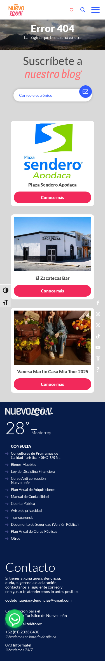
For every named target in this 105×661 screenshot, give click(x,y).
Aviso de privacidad (26, 511)
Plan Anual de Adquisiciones (33, 490)
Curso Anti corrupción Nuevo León (28, 480)
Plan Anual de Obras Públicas (34, 531)
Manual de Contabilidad (30, 497)
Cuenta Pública (23, 504)
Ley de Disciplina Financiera (33, 471)
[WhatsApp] (14, 618)
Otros (15, 538)
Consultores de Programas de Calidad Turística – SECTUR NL (35, 455)
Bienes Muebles (23, 465)
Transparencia (22, 517)
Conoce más (52, 197)
